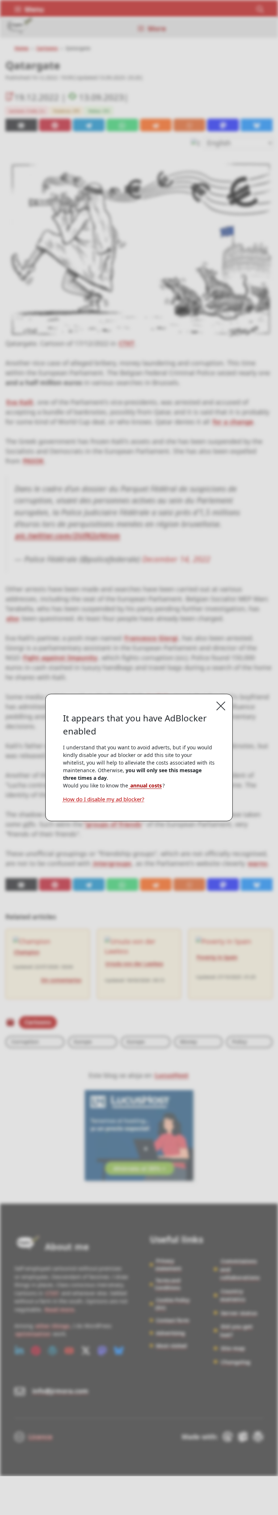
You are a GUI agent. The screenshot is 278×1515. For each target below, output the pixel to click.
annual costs (145, 785)
